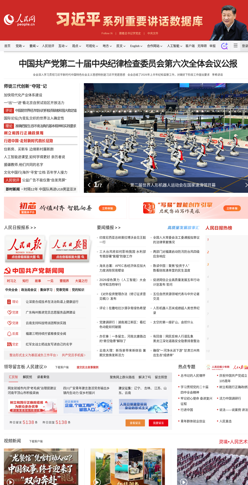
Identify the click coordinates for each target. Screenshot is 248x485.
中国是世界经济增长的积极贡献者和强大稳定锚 (45, 111)
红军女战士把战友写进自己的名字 (49, 344)
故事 (38, 281)
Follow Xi (107, 33)
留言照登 (161, 377)
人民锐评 (48, 46)
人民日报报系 (16, 227)
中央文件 (152, 33)
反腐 (15, 333)
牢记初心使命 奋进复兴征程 (196, 401)
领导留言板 (14, 366)
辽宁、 (139, 388)
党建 (15, 312)
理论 (15, 301)
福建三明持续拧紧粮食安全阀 (46, 333)
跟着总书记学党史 (130, 33)
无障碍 (202, 46)
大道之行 (81, 281)
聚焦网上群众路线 (122, 377)
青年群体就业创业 (193, 421)
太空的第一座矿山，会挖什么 (173, 322)
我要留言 (158, 422)
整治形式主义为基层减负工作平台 (32, 355)
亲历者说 (58, 157)
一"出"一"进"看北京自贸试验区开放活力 (34, 103)
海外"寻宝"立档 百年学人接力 (44, 172)
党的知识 (78, 289)
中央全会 (11, 289)
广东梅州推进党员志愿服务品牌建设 (50, 312)
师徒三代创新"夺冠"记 (25, 86)
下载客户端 (62, 367)
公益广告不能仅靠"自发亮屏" (44, 180)
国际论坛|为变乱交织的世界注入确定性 (34, 118)
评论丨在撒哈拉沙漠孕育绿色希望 (122, 308)
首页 (7, 46)
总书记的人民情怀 (193, 375)
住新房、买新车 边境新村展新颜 (29, 149)
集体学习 (46, 289)
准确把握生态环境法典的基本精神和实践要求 (45, 126)
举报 (212, 46)
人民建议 (34, 366)
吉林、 (148, 388)
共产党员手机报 (73, 355)
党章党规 (62, 289)
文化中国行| (13, 172)
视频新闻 (12, 440)
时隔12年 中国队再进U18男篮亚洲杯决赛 (49, 189)
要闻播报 (105, 227)
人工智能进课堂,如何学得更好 (27, 157)
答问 (169, 284)
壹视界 (64, 281)
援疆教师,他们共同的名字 (23, 165)
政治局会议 (29, 289)
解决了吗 (145, 377)
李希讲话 (217, 74)
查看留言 (135, 422)
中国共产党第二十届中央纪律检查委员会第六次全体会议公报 (128, 64)
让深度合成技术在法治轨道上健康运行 (52, 301)
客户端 (190, 46)
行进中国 (187, 410)
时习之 (11, 281)
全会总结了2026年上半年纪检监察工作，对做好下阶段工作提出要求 (168, 74)
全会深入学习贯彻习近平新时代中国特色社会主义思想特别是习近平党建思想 (79, 74)
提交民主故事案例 (87, 367)
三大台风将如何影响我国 (117, 251)
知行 (25, 281)
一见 (50, 281)
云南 (128, 392)
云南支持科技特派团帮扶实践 (46, 323)
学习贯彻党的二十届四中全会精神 (194, 389)
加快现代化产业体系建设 (23, 95)
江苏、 (158, 388)
